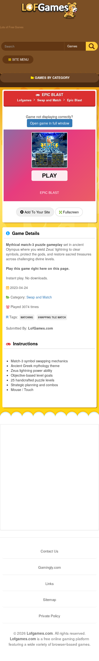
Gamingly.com (49, 567)
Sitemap (49, 599)
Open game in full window (49, 123)
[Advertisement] (49, 477)
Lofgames (49, 10)
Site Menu (20, 59)
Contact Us (49, 550)
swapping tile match (52, 317)
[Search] (92, 46)
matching (27, 317)
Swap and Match (39, 297)
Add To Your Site (37, 212)
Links (49, 583)
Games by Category (52, 77)
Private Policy (49, 615)
